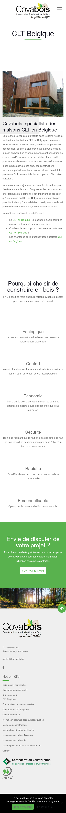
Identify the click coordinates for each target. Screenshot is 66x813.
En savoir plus (44, 806)
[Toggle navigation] (59, 9)
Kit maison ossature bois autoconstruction (23, 719)
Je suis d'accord (23, 806)
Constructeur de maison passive (18, 704)
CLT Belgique (9, 699)
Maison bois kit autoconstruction (18, 729)
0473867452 (13, 647)
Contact (6, 750)
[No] (61, 803)
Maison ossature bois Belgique (18, 735)
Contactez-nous (33, 570)
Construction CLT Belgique (16, 709)
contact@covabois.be (13, 658)
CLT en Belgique (21, 219)
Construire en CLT (11, 714)
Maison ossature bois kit (15, 740)
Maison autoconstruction (15, 724)
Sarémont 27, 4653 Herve (15, 651)
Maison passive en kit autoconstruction (22, 745)
